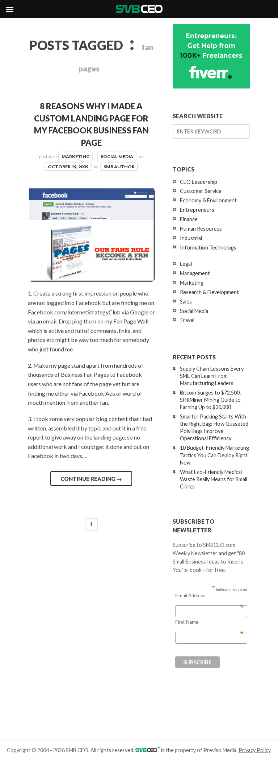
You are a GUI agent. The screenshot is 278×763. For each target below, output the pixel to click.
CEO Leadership (198, 182)
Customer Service (201, 191)
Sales (186, 301)
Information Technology (208, 247)
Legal (186, 264)
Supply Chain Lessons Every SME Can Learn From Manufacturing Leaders (212, 376)
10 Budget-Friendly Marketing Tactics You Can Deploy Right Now (214, 455)
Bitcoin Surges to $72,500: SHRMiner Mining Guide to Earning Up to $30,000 (210, 399)
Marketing (75, 156)
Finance (189, 219)
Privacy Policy (254, 750)
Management (195, 273)
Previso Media (219, 750)
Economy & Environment (208, 200)
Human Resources (201, 229)
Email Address (209, 595)
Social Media (117, 156)
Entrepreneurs (197, 210)
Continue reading (91, 478)
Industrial (191, 238)
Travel (187, 320)
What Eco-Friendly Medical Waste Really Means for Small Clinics (213, 479)
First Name (209, 622)
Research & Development (209, 292)
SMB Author (119, 166)
